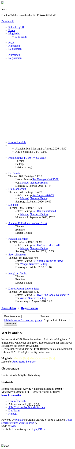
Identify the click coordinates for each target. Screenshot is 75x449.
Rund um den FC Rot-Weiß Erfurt (27, 157)
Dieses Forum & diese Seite (23, 288)
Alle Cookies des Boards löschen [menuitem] (26, 407)
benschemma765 (11, 395)
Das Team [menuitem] (21, 36)
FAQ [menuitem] (11, 42)
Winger (24, 263)
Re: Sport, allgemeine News (47, 260)
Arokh (23, 298)
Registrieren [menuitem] (15, 48)
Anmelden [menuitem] (14, 45)
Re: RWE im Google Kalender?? (50, 294)
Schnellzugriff (16, 27)
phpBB (19, 419)
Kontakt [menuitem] (12, 413)
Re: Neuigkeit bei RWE (45, 179)
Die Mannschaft (17, 188)
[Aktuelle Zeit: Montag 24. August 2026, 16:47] (9, 145)
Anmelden (14, 54)
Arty (13, 425)
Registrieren (15, 57)
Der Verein (14, 173)
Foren (11, 30)
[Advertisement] (37, 100)
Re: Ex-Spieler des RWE (46, 245)
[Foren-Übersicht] (2, 3)
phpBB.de (39, 429)
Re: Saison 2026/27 (43, 195)
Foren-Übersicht (17, 401)
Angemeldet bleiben (55, 320)
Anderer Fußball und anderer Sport (27, 223)
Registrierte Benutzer (24, 361)
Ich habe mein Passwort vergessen (23, 320)
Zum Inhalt (7, 21)
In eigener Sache (17, 273)
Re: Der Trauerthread (44, 210)
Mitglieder (14, 33)
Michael (24, 182)
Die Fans (13, 204)
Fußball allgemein (18, 238)
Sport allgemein (17, 254)
